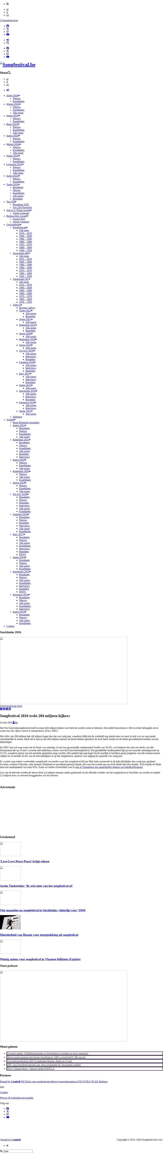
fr (7, 12)
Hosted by (10, 1081)
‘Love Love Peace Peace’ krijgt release (24, 861)
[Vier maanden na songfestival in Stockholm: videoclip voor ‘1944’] (10, 904)
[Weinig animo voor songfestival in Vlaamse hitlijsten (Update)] (10, 953)
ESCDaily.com (28, 1081)
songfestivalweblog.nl (47, 1081)
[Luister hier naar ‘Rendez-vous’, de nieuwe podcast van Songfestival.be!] (63, 1040)
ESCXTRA (84, 1081)
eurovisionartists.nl (68, 1081)
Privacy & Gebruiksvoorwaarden (16, 1097)
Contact (4, 1092)
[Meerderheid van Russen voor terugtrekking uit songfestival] (10, 928)
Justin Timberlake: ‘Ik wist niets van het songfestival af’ (36, 886)
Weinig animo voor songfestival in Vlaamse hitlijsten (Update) (40, 959)
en (7, 15)
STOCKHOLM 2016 (11, 706)
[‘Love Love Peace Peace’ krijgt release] (10, 855)
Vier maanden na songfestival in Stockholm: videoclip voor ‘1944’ (43, 910)
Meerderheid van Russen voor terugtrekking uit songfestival (39, 934)
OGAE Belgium (99, 1081)
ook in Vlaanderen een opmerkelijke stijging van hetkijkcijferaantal (108, 767)
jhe (16, 722)
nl (7, 9)
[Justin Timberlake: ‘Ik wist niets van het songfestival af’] (10, 879)
